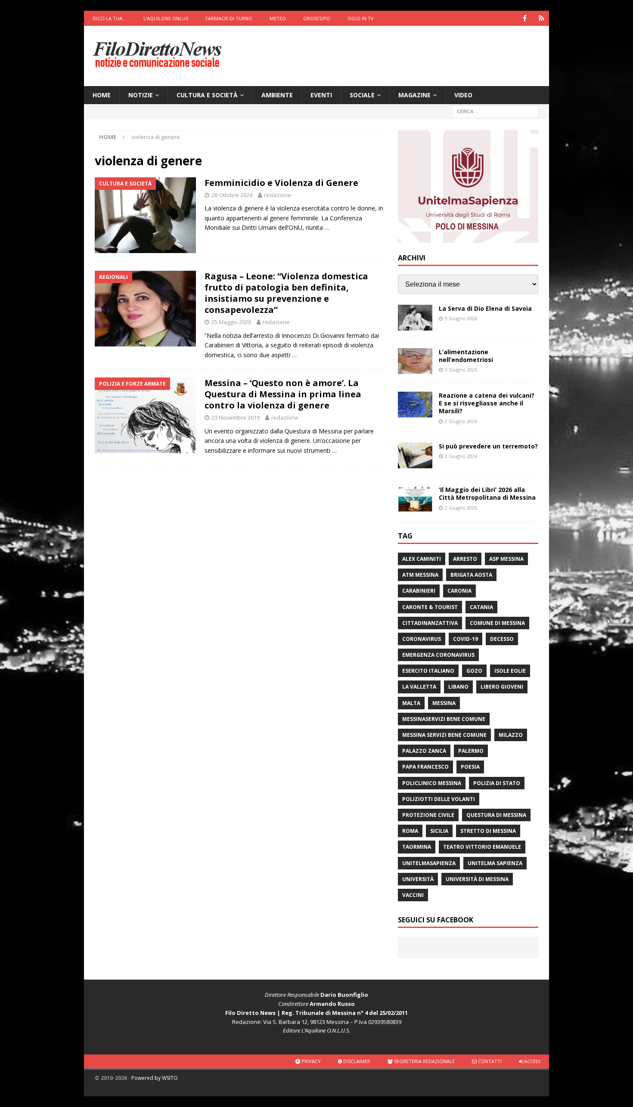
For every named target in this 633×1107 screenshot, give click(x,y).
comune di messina (497, 623)
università (418, 879)
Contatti (489, 1061)
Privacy (310, 1061)
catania (481, 607)
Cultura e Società (207, 95)
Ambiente (277, 95)
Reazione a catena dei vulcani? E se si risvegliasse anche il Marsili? (486, 403)
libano (458, 686)
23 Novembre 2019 (235, 417)
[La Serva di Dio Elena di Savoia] (415, 318)
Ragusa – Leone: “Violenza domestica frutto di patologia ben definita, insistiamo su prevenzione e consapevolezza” (286, 292)
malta (411, 703)
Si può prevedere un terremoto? (488, 446)
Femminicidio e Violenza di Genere (281, 183)
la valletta (419, 686)
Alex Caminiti (421, 559)
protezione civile (428, 815)
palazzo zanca (424, 750)
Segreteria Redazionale (424, 1061)
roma (410, 831)
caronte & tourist (430, 607)
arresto (465, 559)
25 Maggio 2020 (231, 322)
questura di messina (496, 815)
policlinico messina (431, 783)
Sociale (362, 95)
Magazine (414, 95)
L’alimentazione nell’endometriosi (466, 356)
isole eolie (510, 670)
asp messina (506, 559)
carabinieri (418, 590)
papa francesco (425, 766)
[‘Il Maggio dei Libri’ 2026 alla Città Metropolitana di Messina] (415, 499)
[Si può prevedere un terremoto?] (415, 455)
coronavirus (421, 639)
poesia (470, 766)
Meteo (278, 18)
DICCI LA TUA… (109, 18)
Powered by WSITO (154, 1078)
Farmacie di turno (228, 18)
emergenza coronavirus (438, 655)
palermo (471, 750)
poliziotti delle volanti (438, 799)
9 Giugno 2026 (461, 318)
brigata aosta (471, 574)
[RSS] (541, 18)
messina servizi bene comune (444, 735)
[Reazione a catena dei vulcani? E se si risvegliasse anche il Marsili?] (415, 404)
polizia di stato (496, 783)
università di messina (477, 879)
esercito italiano (428, 670)
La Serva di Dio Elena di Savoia (485, 308)
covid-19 (465, 639)
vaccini (413, 895)
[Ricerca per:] (495, 111)
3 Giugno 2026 (461, 369)
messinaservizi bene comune (443, 719)
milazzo (511, 735)
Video (463, 95)
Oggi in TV (361, 18)
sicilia (439, 831)
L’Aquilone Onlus (165, 18)
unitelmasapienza (429, 863)
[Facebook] (524, 18)
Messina (444, 703)
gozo (474, 670)
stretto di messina (488, 831)
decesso (502, 639)
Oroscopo (316, 18)
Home (102, 95)
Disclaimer (356, 1061)
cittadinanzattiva (430, 623)
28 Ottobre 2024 (231, 195)
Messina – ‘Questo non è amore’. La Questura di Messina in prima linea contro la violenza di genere (283, 394)
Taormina (416, 846)
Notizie (140, 95)
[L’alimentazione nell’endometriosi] (415, 361)
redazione (277, 195)
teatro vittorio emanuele (482, 846)
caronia (459, 590)
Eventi (321, 95)
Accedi (531, 1061)
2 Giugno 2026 (461, 421)
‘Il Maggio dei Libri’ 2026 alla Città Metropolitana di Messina (487, 493)
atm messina (420, 574)
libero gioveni (502, 686)
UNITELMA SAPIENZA (495, 863)
